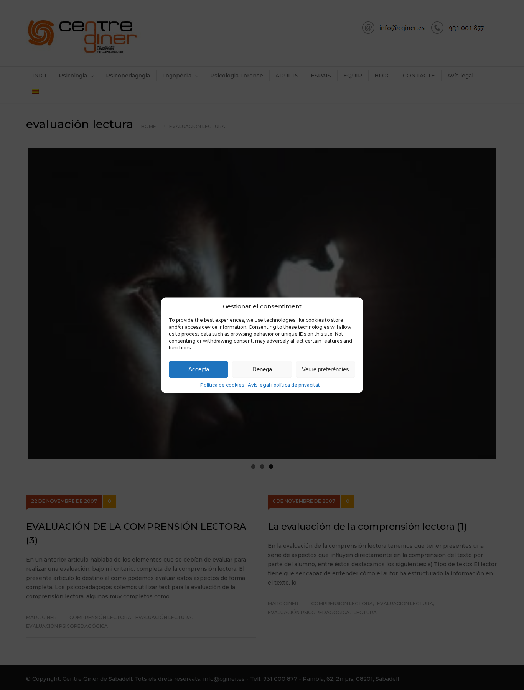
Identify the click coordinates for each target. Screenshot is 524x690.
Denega (262, 369)
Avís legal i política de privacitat (284, 384)
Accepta (198, 369)
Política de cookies (222, 384)
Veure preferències (325, 369)
